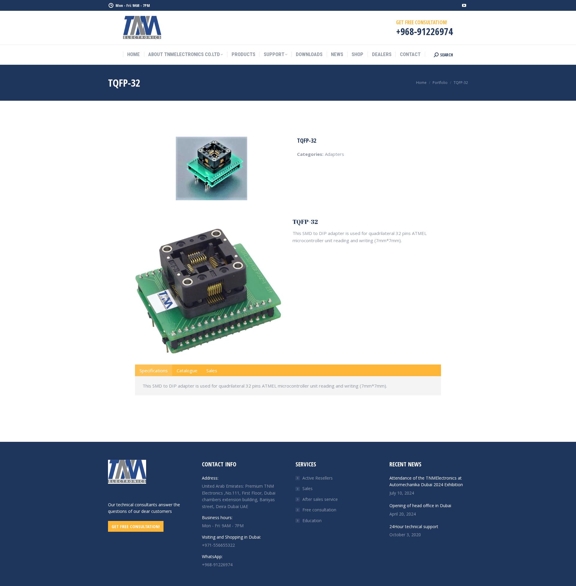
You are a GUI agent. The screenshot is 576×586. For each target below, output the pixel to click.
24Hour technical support (413, 526)
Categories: (310, 154)
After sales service (320, 499)
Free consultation (319, 510)
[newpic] (209, 290)
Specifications (154, 370)
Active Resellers (317, 478)
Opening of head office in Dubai (420, 505)
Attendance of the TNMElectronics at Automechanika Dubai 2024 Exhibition (426, 481)
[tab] (153, 370)
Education (312, 520)
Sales (211, 370)
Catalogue (187, 370)
